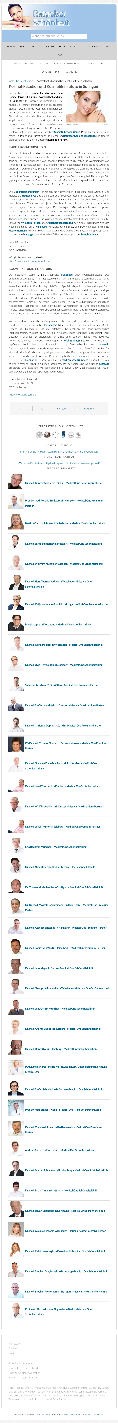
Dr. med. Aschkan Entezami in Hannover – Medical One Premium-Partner (65, 927)
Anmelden (99, 1414)
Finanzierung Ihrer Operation (24, 1372)
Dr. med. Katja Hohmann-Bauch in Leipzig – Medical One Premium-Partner (66, 604)
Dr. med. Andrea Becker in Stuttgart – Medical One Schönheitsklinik (62, 1028)
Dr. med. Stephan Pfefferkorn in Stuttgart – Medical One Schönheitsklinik (66, 1291)
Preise (23, 408)
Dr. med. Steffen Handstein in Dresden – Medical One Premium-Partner (65, 705)
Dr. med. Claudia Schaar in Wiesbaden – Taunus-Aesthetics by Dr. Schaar (65, 1230)
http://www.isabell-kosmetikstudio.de (29, 261)
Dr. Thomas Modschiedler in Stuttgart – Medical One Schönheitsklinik (64, 887)
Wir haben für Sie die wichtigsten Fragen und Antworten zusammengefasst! (59, 463)
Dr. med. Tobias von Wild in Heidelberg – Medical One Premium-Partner (65, 947)
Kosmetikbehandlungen (66, 131)
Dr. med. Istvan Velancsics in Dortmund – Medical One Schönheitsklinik (65, 1210)
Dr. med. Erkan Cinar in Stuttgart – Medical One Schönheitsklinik (61, 1190)
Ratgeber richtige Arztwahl (22, 1377)
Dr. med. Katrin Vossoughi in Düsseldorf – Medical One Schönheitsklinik (65, 1251)
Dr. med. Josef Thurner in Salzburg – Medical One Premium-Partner (62, 826)
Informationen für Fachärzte (23, 1368)
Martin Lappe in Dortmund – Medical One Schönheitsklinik (58, 624)
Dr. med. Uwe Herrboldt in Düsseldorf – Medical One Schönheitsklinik (64, 664)
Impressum (14, 1343)
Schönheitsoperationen (21, 1363)
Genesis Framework (70, 1414)
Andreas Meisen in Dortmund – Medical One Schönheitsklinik (59, 1150)
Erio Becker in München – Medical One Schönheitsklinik (56, 846)
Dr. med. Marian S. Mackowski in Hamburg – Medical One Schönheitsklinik (66, 1170)
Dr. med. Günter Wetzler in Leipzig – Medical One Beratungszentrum (63, 482)
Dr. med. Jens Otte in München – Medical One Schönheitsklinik (60, 1008)
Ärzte (41, 408)
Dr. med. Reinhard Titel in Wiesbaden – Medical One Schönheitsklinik (63, 644)
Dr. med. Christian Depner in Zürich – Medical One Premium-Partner (63, 725)
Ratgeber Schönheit (39, 17)
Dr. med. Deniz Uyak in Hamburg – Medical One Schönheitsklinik (61, 1049)
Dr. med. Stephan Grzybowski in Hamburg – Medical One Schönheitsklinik (66, 1271)
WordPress (87, 1414)
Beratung (62, 408)
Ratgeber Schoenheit (46, 1414)
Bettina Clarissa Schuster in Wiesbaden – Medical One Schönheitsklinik (65, 523)
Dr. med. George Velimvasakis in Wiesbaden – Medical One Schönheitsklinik (67, 988)
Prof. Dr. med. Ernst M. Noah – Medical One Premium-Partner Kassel (63, 1109)
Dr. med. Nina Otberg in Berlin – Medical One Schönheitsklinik (60, 866)
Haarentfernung (18, 230)
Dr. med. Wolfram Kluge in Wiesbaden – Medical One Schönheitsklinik (64, 563)
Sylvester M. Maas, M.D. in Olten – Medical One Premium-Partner (62, 685)
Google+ (13, 1353)
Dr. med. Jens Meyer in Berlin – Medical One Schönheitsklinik (59, 968)
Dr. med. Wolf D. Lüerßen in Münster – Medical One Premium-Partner (64, 806)
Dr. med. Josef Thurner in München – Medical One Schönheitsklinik (62, 786)
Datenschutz (15, 1348)
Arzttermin (89, 408)
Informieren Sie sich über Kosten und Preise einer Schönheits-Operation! (59, 451)
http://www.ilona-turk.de (22, 394)
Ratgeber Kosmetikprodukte (79, 135)
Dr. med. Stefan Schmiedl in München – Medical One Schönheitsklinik (63, 1089)
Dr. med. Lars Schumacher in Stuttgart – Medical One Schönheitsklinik (64, 543)
